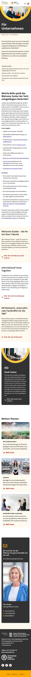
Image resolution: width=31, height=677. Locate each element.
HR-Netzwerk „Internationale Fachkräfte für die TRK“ (15, 79)
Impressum (21, 674)
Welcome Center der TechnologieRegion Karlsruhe (14, 205)
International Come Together (10, 76)
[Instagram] (6, 665)
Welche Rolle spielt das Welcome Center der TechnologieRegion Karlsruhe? (15, 70)
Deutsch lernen (21, 145)
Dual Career (6, 161)
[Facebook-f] (3, 665)
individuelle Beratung (10, 218)
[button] (25, 3)
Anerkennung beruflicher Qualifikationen (15, 141)
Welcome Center (5, 35)
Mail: (8, 652)
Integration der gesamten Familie (12, 168)
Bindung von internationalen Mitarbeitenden (16, 158)
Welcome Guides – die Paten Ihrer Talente (13, 73)
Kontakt (8, 674)
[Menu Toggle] (28, 4)
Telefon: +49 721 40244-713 (9, 650)
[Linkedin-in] (10, 665)
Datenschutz (15, 674)
